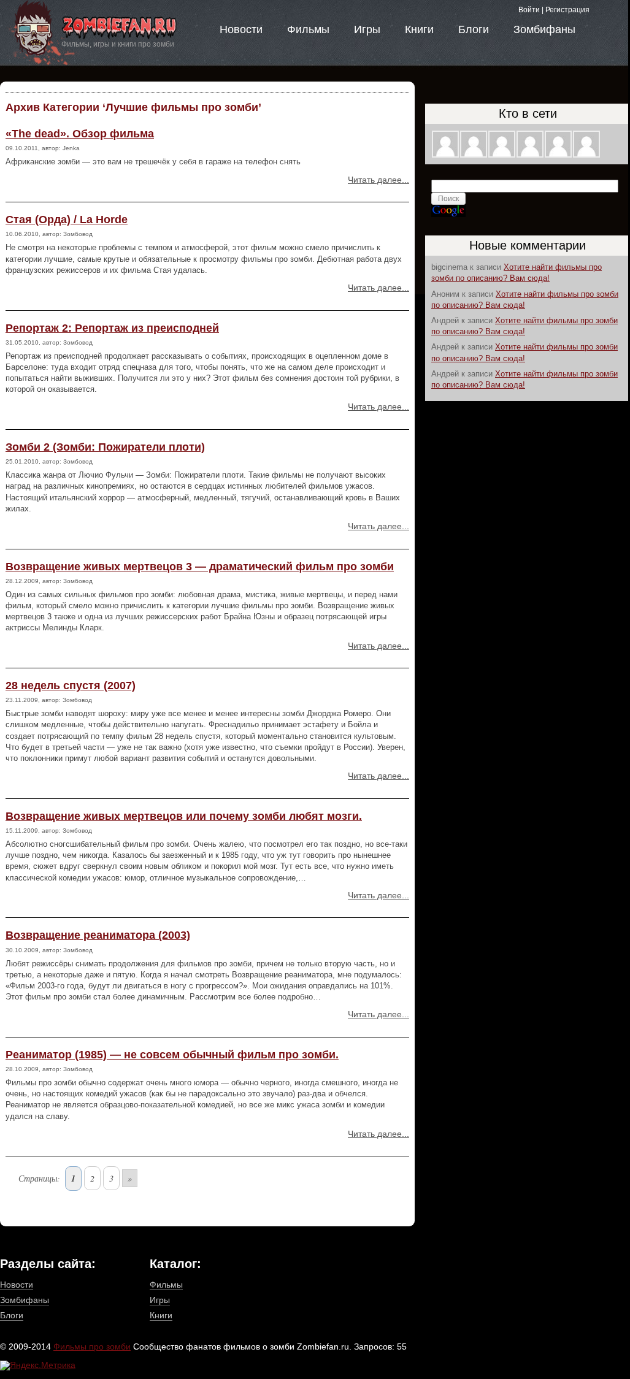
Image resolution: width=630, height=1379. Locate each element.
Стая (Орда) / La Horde (67, 219)
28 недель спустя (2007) (71, 685)
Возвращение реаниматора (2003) (98, 935)
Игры (367, 29)
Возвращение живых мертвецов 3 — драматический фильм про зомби (200, 566)
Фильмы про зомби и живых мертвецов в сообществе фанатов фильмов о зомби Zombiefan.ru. (103, 35)
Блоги (473, 29)
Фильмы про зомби (92, 1346)
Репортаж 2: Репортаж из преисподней (112, 328)
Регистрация (567, 10)
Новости (241, 29)
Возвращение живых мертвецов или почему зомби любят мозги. (184, 816)
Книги (419, 29)
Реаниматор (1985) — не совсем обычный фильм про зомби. (172, 1055)
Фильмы (308, 29)
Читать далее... (378, 180)
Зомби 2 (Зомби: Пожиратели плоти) (105, 447)
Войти (529, 10)
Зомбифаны (544, 29)
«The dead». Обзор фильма (80, 134)
